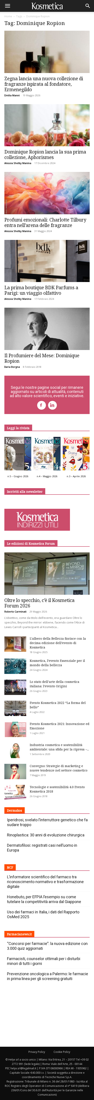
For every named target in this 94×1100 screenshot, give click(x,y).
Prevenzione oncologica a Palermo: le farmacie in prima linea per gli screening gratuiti (47, 976)
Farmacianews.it (19, 934)
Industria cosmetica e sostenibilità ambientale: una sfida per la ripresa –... (59, 747)
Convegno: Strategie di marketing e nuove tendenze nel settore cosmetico (58, 768)
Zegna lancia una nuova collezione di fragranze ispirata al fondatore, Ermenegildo (43, 84)
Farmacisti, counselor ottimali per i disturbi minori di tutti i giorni (43, 961)
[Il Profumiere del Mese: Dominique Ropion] (47, 329)
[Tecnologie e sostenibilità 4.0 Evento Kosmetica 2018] (15, 792)
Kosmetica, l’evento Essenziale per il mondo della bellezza (57, 663)
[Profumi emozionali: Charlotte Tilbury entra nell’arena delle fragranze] (47, 193)
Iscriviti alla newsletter (25, 491)
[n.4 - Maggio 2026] (46, 455)
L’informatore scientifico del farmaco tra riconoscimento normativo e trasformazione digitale (45, 882)
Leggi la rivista (18, 428)
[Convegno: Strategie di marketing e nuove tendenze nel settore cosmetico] (15, 771)
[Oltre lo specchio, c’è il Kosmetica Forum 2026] (47, 573)
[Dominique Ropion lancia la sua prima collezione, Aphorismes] (47, 125)
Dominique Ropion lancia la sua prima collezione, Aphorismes (45, 154)
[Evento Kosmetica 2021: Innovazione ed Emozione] (15, 729)
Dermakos (14, 810)
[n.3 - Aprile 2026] (76, 455)
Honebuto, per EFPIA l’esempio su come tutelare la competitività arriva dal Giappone (44, 899)
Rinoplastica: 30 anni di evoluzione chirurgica (45, 835)
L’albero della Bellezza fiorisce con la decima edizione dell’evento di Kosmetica (58, 642)
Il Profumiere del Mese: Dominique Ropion (41, 358)
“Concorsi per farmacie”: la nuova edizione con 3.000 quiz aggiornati (47, 946)
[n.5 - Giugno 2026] (17, 455)
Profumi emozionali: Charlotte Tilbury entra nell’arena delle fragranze (45, 222)
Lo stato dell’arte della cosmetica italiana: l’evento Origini (54, 684)
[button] (7, 6)
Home (8, 16)
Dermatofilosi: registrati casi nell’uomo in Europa (42, 847)
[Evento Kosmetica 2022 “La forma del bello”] (15, 708)
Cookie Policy (62, 1052)
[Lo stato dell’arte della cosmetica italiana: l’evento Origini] (15, 687)
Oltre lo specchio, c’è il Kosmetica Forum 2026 (39, 603)
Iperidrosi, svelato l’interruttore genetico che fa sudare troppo (47, 822)
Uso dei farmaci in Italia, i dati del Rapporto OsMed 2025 (43, 914)
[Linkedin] (52, 405)
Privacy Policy (36, 1052)
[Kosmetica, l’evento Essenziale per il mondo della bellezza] (15, 666)
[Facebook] (41, 405)
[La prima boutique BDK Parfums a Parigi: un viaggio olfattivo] (47, 261)
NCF (10, 867)
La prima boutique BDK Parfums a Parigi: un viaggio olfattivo (41, 290)
